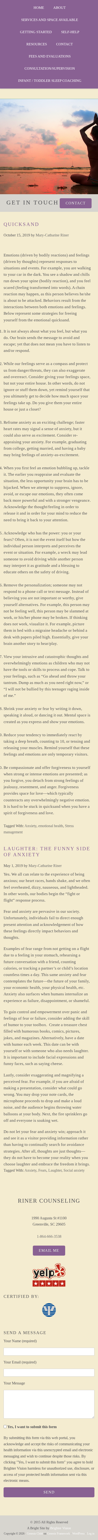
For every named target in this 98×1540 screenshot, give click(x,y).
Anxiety (30, 826)
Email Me (49, 1250)
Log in (90, 1533)
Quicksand (21, 224)
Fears (42, 1170)
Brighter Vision (60, 1528)
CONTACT (76, 203)
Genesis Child (35, 1533)
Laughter (55, 1170)
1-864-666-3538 (49, 1236)
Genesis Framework (58, 1533)
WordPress (78, 1533)
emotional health (50, 826)
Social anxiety (74, 1170)
